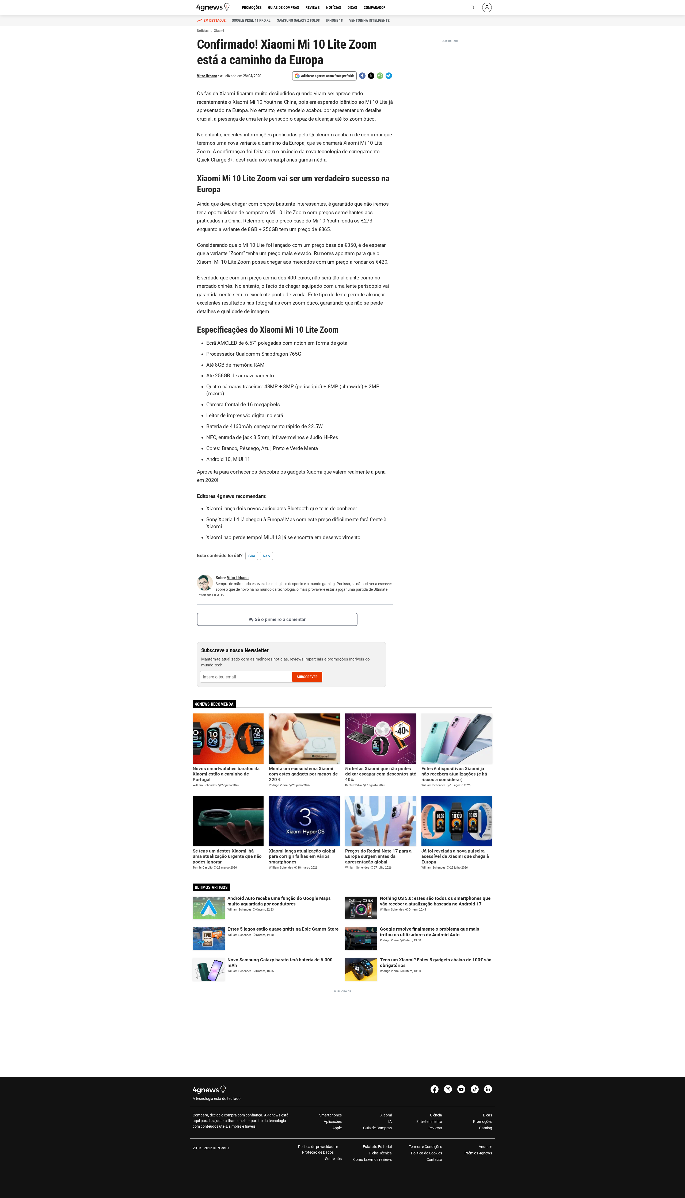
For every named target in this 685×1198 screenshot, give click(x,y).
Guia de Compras (377, 1128)
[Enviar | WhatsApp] (380, 75)
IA (390, 1121)
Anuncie (485, 1147)
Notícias (333, 7)
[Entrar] (487, 7)
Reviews (313, 7)
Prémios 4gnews (478, 1153)
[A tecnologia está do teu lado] (213, 6)
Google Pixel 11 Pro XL (251, 20)
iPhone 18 (334, 20)
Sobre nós (333, 1159)
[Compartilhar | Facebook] (362, 75)
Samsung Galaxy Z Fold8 (298, 20)
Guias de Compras (283, 7)
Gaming (485, 1128)
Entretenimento (429, 1121)
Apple (337, 1128)
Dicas (352, 7)
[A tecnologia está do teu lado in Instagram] (448, 1089)
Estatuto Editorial (377, 1147)
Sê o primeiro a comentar (280, 619)
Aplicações (333, 1121)
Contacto (434, 1159)
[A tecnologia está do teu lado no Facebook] (435, 1089)
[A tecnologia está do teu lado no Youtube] (461, 1089)
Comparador (375, 7)
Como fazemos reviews (372, 1159)
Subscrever (307, 677)
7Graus (223, 1148)
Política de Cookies (426, 1153)
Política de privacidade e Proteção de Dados (318, 1149)
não (266, 556)
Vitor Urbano (207, 76)
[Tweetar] (371, 75)
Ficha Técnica (380, 1153)
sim (251, 556)
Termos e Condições (425, 1147)
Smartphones (330, 1115)
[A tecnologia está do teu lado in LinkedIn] (488, 1089)
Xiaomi (386, 1115)
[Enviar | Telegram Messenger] (389, 75)
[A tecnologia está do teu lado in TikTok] (475, 1089)
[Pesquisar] (472, 7)
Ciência (436, 1115)
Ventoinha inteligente (369, 20)
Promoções (252, 7)
